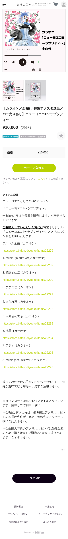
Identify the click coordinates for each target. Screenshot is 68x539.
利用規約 (49, 506)
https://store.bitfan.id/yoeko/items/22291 (28, 294)
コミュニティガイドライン (49, 514)
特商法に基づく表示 (18, 522)
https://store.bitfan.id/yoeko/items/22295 (28, 352)
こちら (42, 178)
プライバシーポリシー (18, 514)
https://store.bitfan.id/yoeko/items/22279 (28, 250)
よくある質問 (49, 522)
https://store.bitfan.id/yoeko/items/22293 (28, 323)
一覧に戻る (34, 478)
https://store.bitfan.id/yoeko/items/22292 (28, 308)
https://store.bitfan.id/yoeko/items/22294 (28, 338)
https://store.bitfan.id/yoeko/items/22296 (28, 367)
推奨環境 (18, 506)
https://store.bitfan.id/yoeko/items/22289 (28, 265)
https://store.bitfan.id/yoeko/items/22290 (28, 279)
